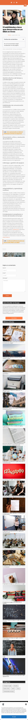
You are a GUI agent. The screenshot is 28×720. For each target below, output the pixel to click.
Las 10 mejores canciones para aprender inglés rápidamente (14, 676)
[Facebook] (16, 2)
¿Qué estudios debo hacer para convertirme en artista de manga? (13, 342)
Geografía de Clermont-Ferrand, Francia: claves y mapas (12, 358)
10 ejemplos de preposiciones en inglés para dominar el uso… (13, 531)
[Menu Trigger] (25, 5)
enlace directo (6, 237)
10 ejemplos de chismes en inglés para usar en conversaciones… (14, 462)
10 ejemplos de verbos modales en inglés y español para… (13, 426)
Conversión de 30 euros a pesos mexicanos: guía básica (13, 373)
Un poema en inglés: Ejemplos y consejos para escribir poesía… (14, 514)
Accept (14, 716)
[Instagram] (14, 2)
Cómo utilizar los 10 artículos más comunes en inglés (14, 656)
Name (4, 267)
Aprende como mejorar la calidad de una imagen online (12, 391)
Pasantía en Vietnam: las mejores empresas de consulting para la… (14, 408)
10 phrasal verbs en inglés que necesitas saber (14, 496)
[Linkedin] (11, 2)
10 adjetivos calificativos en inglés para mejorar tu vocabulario (14, 566)
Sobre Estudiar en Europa (11, 303)
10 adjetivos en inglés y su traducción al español (12, 603)
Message (5, 278)
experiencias (16, 229)
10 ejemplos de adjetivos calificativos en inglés (14, 583)
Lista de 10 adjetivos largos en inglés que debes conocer (14, 621)
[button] (26, 704)
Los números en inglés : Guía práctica (12, 479)
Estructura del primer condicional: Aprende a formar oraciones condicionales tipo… (13, 444)
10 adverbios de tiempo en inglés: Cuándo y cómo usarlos (13, 638)
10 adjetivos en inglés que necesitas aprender (13, 549)
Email (4, 273)
